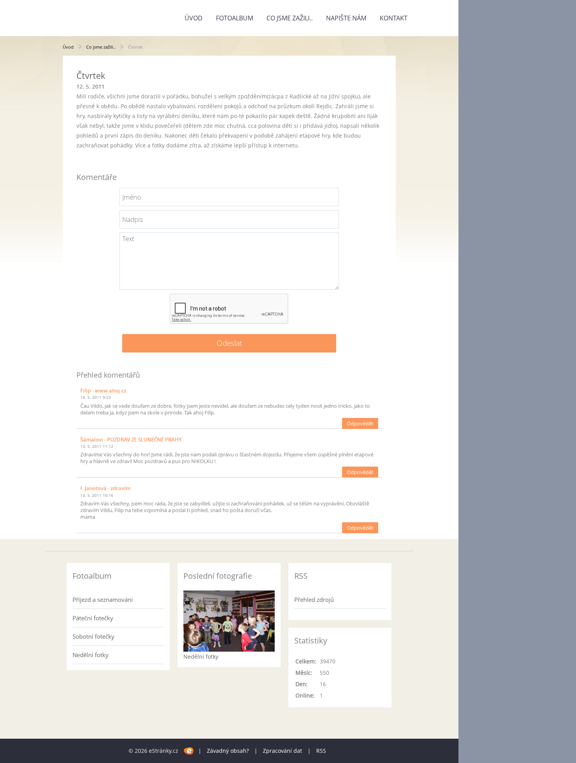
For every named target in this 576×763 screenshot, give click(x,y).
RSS (321, 750)
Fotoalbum (234, 18)
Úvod (194, 18)
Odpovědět (360, 423)
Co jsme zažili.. (289, 18)
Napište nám (346, 18)
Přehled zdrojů (314, 599)
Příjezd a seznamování (102, 599)
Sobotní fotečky (93, 636)
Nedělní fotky (90, 655)
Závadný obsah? (228, 750)
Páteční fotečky (92, 618)
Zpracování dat (282, 750)
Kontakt (394, 18)
